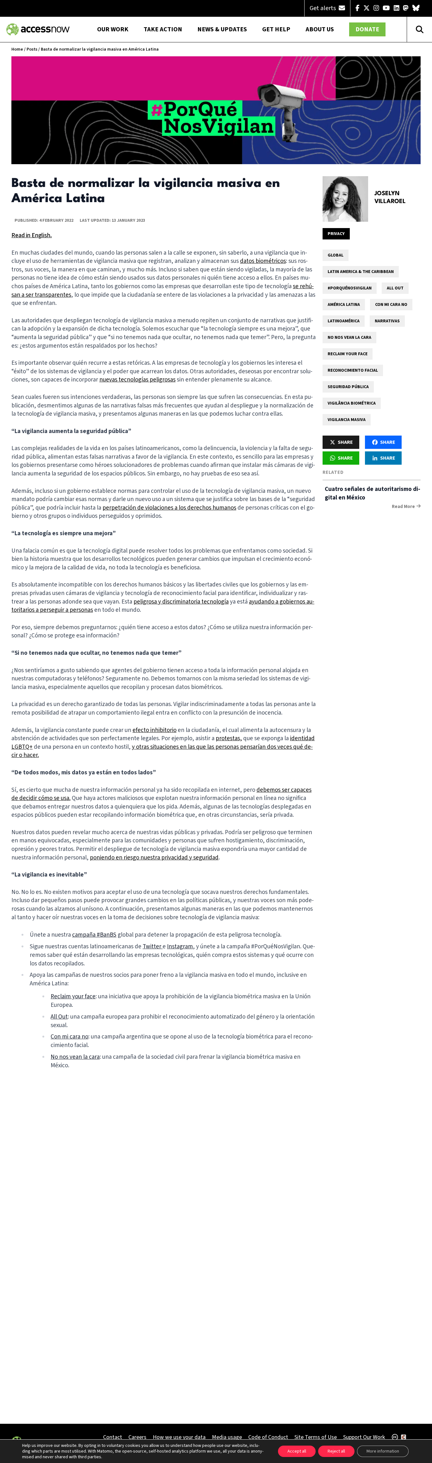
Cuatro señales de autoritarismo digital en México (372, 493)
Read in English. (31, 235)
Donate (367, 29)
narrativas (387, 321)
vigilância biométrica (352, 403)
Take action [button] (163, 29)
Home (17, 49)
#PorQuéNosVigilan (350, 288)
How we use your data (179, 1437)
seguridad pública (348, 387)
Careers (137, 1437)
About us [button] (319, 29)
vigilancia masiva (347, 420)
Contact (112, 1437)
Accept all (296, 1451)
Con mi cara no (391, 304)
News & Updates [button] (222, 29)
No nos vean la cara (349, 337)
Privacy (336, 234)
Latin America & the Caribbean (361, 272)
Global (335, 255)
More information (383, 1451)
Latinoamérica (344, 321)
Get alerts (323, 8)
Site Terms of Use (315, 1437)
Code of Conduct (268, 1437)
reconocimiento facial (353, 370)
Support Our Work (364, 1437)
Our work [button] (112, 29)
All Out (395, 288)
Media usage (227, 1437)
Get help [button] (276, 29)
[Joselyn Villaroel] (345, 199)
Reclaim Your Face (347, 354)
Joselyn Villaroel (390, 197)
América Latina (344, 304)
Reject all (336, 1451)
